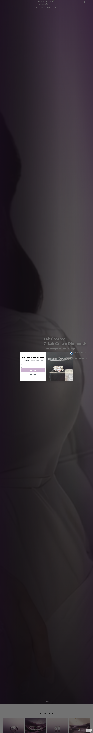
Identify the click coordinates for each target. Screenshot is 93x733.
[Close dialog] (71, 353)
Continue (33, 370)
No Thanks (33, 374)
